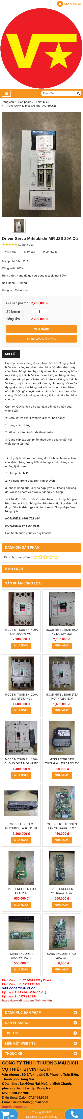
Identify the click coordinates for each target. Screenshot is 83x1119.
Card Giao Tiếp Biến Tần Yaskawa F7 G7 (62, 826)
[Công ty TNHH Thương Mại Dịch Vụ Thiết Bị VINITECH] (41, 88)
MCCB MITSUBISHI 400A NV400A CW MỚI (21, 631)
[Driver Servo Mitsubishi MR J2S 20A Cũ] (41, 164)
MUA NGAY (21, 645)
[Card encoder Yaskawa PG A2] (62, 868)
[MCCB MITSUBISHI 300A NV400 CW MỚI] (62, 609)
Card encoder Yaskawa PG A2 (62, 891)
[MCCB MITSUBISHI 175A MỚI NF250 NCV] (62, 674)
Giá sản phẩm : (17, 303)
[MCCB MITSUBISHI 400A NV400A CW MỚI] (21, 609)
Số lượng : (14, 311)
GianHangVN (49, 1117)
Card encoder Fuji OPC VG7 (21, 891)
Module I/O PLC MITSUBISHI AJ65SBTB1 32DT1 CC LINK (21, 828)
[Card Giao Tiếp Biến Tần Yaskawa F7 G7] (62, 803)
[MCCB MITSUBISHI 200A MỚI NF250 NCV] (21, 674)
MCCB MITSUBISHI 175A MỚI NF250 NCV (62, 696)
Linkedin (51, 251)
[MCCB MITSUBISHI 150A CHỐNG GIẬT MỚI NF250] (21, 738)
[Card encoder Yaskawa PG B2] (21, 933)
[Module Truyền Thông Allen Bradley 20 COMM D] (62, 738)
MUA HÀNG (41, 329)
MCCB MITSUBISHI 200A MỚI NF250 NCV (21, 696)
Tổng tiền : (13, 319)
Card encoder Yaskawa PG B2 (21, 955)
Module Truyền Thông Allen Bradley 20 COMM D (62, 763)
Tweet (30, 251)
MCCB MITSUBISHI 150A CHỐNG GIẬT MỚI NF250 (21, 761)
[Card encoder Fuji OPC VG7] (21, 868)
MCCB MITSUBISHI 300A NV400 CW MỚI (62, 631)
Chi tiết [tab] (11, 353)
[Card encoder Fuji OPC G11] (62, 933)
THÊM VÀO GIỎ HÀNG (42, 338)
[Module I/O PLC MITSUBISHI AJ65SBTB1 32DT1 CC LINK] (21, 803)
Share (11, 251)
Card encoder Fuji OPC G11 (62, 955)
